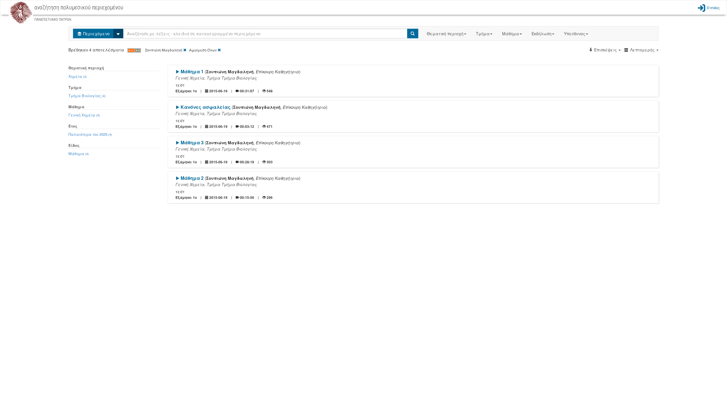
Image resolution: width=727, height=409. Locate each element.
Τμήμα (483, 33)
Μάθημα (510, 33)
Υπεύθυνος (574, 33)
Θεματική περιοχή (445, 33)
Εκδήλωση (541, 33)
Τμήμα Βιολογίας (87, 95)
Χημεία (77, 76)
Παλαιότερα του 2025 (90, 134)
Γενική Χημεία (84, 115)
